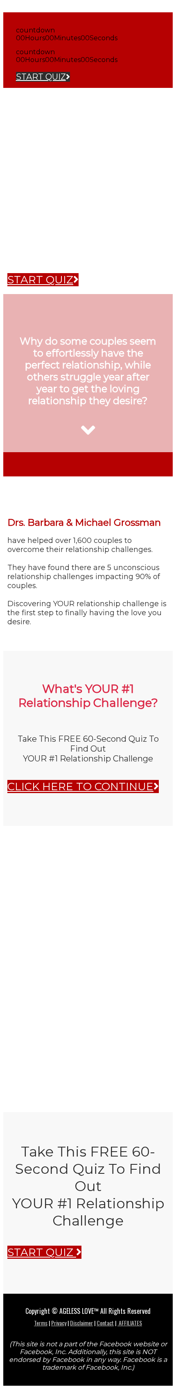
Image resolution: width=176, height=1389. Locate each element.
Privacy (58, 1322)
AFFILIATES (129, 1322)
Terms (40, 1322)
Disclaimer (81, 1322)
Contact (105, 1322)
